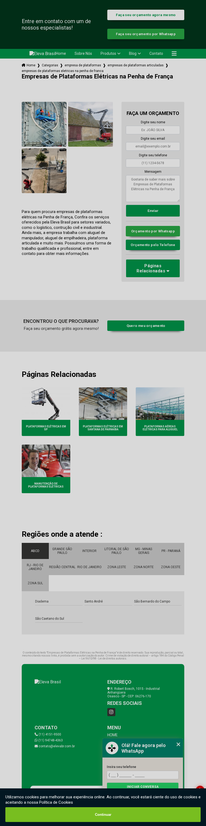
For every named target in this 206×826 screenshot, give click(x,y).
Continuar (103, 815)
